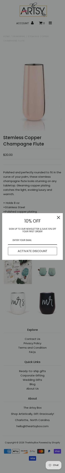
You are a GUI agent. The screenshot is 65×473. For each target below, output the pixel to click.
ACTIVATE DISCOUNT (32, 251)
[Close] (58, 217)
